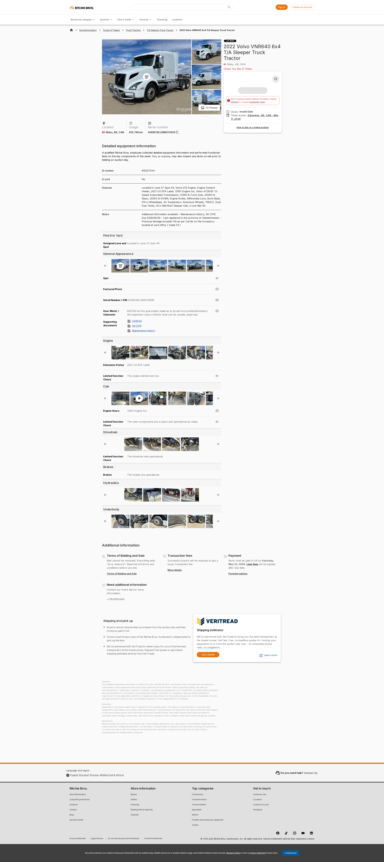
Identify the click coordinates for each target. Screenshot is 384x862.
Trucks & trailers (199, 804)
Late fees (252, 564)
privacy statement (258, 853)
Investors (74, 804)
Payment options (237, 574)
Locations (177, 19)
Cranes (195, 825)
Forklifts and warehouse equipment (207, 820)
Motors (195, 815)
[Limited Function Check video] (217, 376)
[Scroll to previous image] (105, 266)
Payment (135, 815)
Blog (72, 815)
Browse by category (81, 19)
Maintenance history (143, 330)
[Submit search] (229, 7)
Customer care (259, 794)
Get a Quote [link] (208, 654)
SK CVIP (137, 326)
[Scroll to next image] (218, 266)
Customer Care (257, 102)
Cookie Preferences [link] (153, 838)
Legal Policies (97, 838)
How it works (124, 19)
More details (175, 570)
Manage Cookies (233, 853)
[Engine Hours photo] (217, 411)
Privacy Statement (78, 838)
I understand (291, 853)
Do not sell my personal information (123, 838)
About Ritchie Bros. (78, 794)
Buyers (134, 794)
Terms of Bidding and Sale (122, 574)
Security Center (76, 820)
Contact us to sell (260, 804)
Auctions (104, 19)
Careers (73, 810)
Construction (197, 794)
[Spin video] (217, 278)
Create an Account (302, 7)
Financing (162, 19)
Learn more (270, 655)
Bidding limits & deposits (142, 810)
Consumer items (199, 799)
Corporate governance (80, 799)
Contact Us (311, 772)
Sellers (134, 799)
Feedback (257, 810)
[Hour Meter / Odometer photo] (217, 311)
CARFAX (137, 321)
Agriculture (196, 810)
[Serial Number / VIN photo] (217, 300)
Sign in (281, 7)
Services (144, 19)
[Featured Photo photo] (217, 289)
